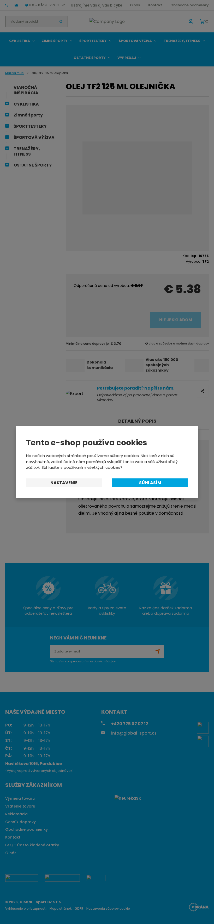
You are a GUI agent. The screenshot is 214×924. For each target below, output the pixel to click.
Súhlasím (150, 483)
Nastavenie (64, 483)
